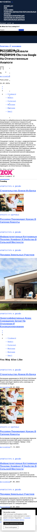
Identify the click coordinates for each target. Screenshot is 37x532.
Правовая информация (14, 16)
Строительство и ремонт (18, 72)
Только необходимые (11, 527)
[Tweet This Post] (20, 333)
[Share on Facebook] (20, 331)
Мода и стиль (13, 62)
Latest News (8, 10)
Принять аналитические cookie (13, 523)
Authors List (8, 6)
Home (5, 8)
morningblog (5, 76)
